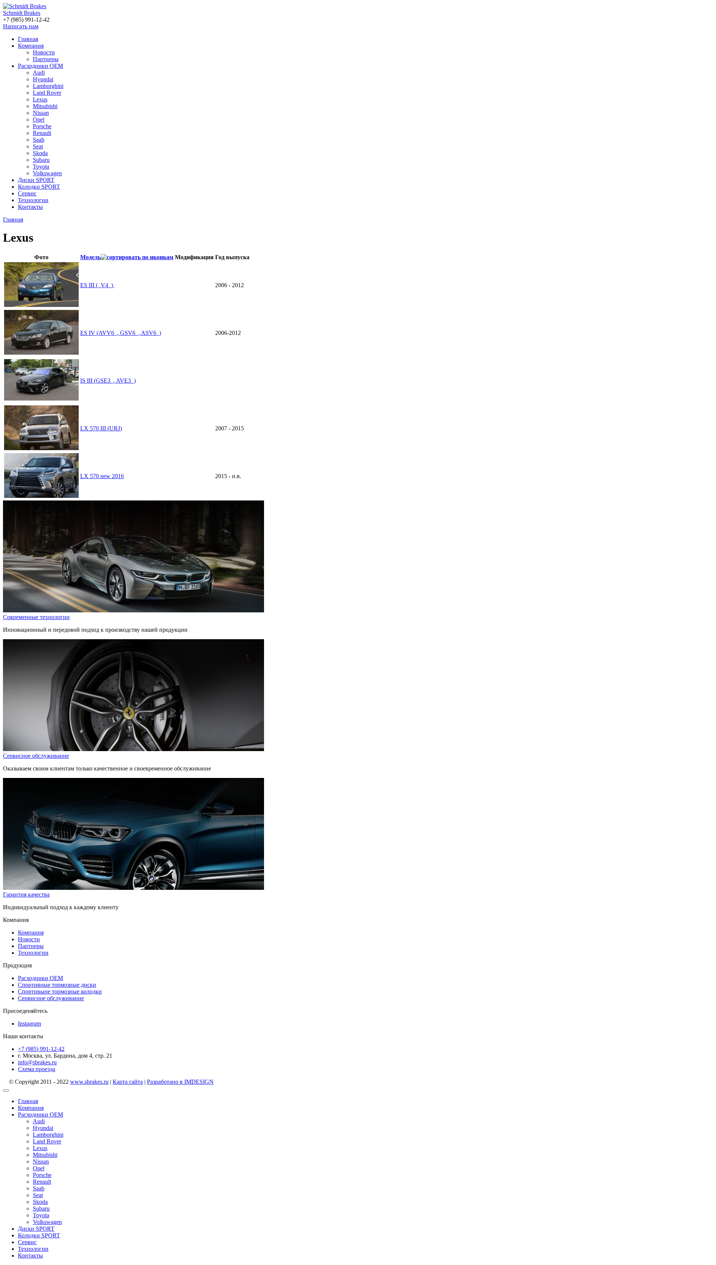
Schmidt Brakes (21, 13)
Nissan (41, 113)
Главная (28, 39)
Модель (90, 257)
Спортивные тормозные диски (57, 985)
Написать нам (20, 26)
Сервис (27, 193)
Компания (31, 46)
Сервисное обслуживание (36, 756)
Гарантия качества (26, 894)
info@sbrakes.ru (37, 1062)
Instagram (29, 1023)
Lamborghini (48, 86)
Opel (38, 119)
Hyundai (43, 79)
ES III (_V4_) (97, 285)
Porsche (42, 126)
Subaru (41, 160)
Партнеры (46, 59)
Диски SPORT (36, 180)
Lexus (40, 99)
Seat (38, 146)
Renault (42, 133)
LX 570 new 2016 (102, 476)
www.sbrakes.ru (89, 1082)
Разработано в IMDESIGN (180, 1082)
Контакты (30, 207)
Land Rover (47, 93)
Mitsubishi (45, 106)
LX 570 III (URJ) (101, 428)
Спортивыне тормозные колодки (60, 991)
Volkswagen (47, 173)
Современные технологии (36, 617)
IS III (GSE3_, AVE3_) (108, 380)
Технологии (33, 200)
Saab (38, 139)
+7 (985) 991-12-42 (41, 1049)
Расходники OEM (40, 66)
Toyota (41, 166)
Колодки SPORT (39, 186)
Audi (39, 72)
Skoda (40, 153)
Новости (44, 52)
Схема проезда (36, 1069)
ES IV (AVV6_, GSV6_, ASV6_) (120, 333)
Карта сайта (128, 1082)
